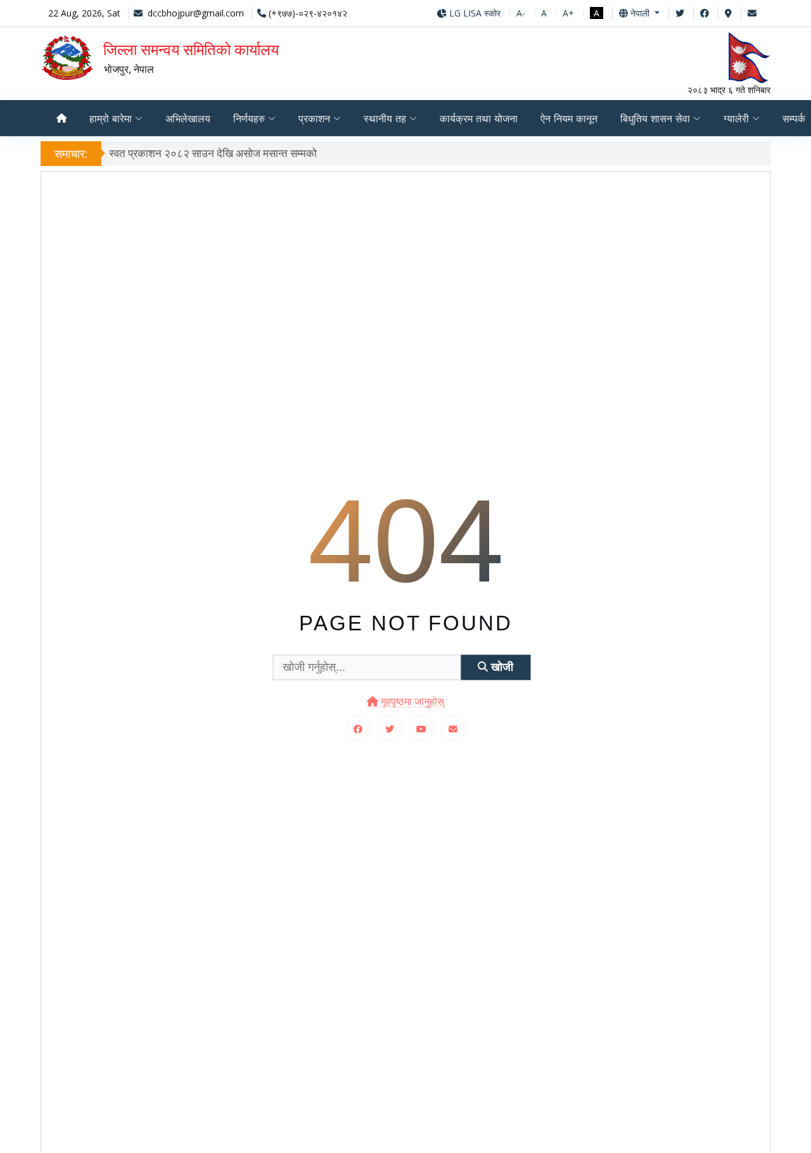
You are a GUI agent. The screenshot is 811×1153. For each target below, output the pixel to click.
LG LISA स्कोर (474, 13)
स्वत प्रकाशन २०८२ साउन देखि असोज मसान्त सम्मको (213, 153)
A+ (568, 13)
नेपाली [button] (640, 13)
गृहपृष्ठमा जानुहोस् (411, 701)
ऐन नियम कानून (568, 118)
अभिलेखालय (187, 118)
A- (520, 13)
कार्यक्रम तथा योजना (479, 118)
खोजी (500, 667)
